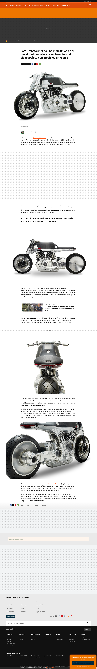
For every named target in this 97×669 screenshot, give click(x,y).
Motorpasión (59, 637)
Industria (29, 505)
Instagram (90, 5)
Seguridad (9, 605)
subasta (36, 505)
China (19, 41)
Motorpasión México (60, 655)
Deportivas (26, 5)
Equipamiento (10, 608)
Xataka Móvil (9, 639)
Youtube (62, 616)
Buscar (87, 623)
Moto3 (66, 41)
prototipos (43, 505)
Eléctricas (23, 611)
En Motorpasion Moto (50, 304)
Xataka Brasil (9, 657)
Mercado (50, 41)
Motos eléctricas (37, 5)
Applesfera (9, 641)
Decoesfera (71, 639)
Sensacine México (35, 655)
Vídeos (37, 602)
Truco (23, 41)
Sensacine (33, 637)
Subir (86, 629)
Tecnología (24, 605)
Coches (55, 41)
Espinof (33, 639)
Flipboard (37, 64)
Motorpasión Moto (60, 639)
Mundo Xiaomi (10, 645)
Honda (37, 608)
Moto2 (61, 41)
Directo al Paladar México (47, 656)
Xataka (8, 637)
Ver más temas (11, 616)
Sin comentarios (26, 64)
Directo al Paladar (47, 637)
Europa (38, 41)
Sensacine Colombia (35, 657)
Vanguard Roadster (39, 138)
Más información (50, 667)
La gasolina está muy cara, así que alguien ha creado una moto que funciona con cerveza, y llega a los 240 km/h (59, 308)
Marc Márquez (65, 5)
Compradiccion (72, 641)
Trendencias (71, 637)
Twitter (84, 5)
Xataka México (10, 655)
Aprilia (28, 41)
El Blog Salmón (84, 637)
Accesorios (55, 5)
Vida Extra (21, 639)
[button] (30, 132)
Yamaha (23, 608)
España (33, 41)
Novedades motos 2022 (40, 612)
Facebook (87, 5)
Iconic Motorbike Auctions (52, 484)
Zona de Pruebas (15, 5)
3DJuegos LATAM (23, 655)
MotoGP (47, 5)
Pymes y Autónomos (85, 639)
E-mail (40, 64)
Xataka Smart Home (11, 643)
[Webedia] (87, 1)
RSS (68, 616)
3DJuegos (21, 637)
